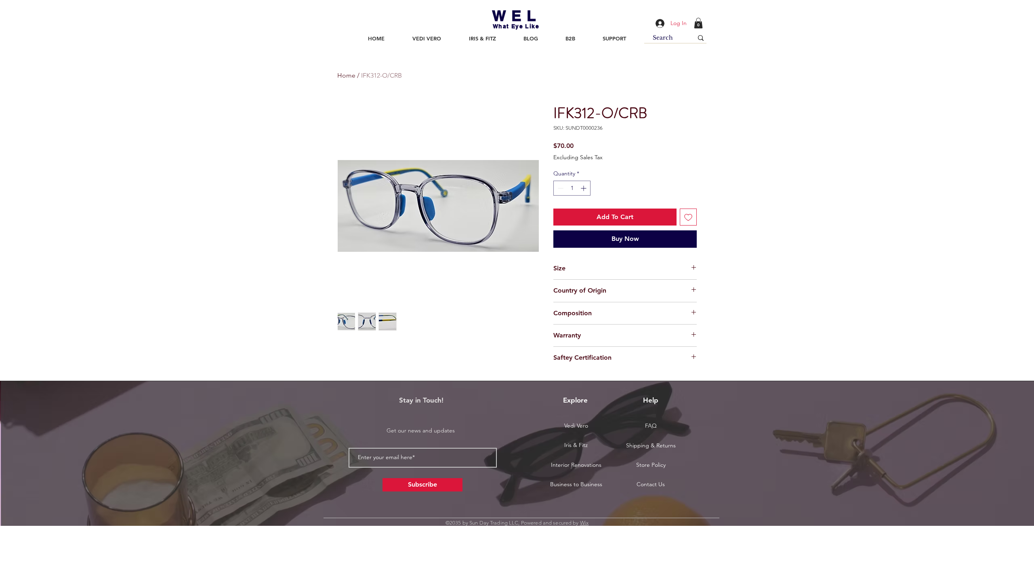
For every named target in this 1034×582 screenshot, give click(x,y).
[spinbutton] (572, 188)
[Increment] (584, 188)
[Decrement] (560, 188)
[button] (698, 23)
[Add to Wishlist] (688, 217)
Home (346, 75)
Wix (584, 523)
